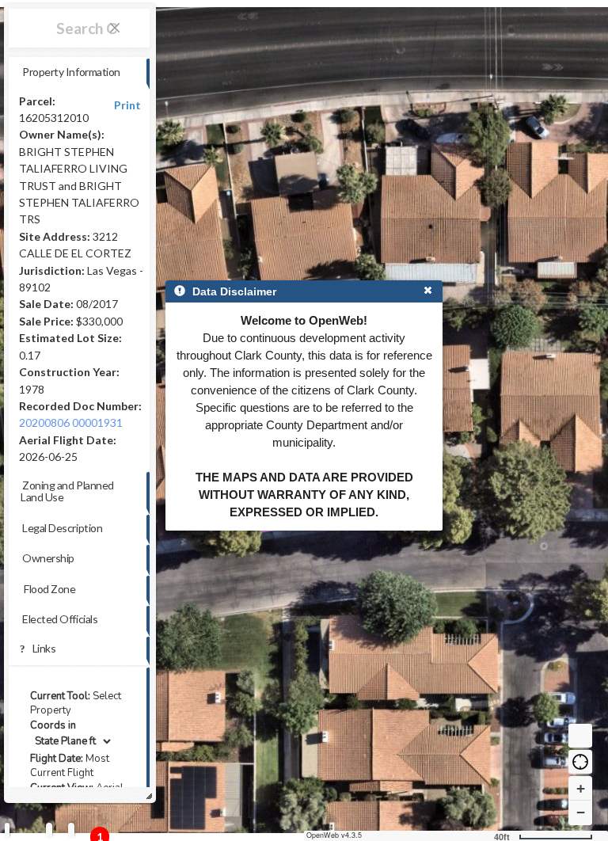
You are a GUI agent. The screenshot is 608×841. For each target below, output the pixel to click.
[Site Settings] (71, 830)
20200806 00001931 (71, 422)
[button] (580, 762)
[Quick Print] (49, 830)
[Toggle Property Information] (7, 830)
